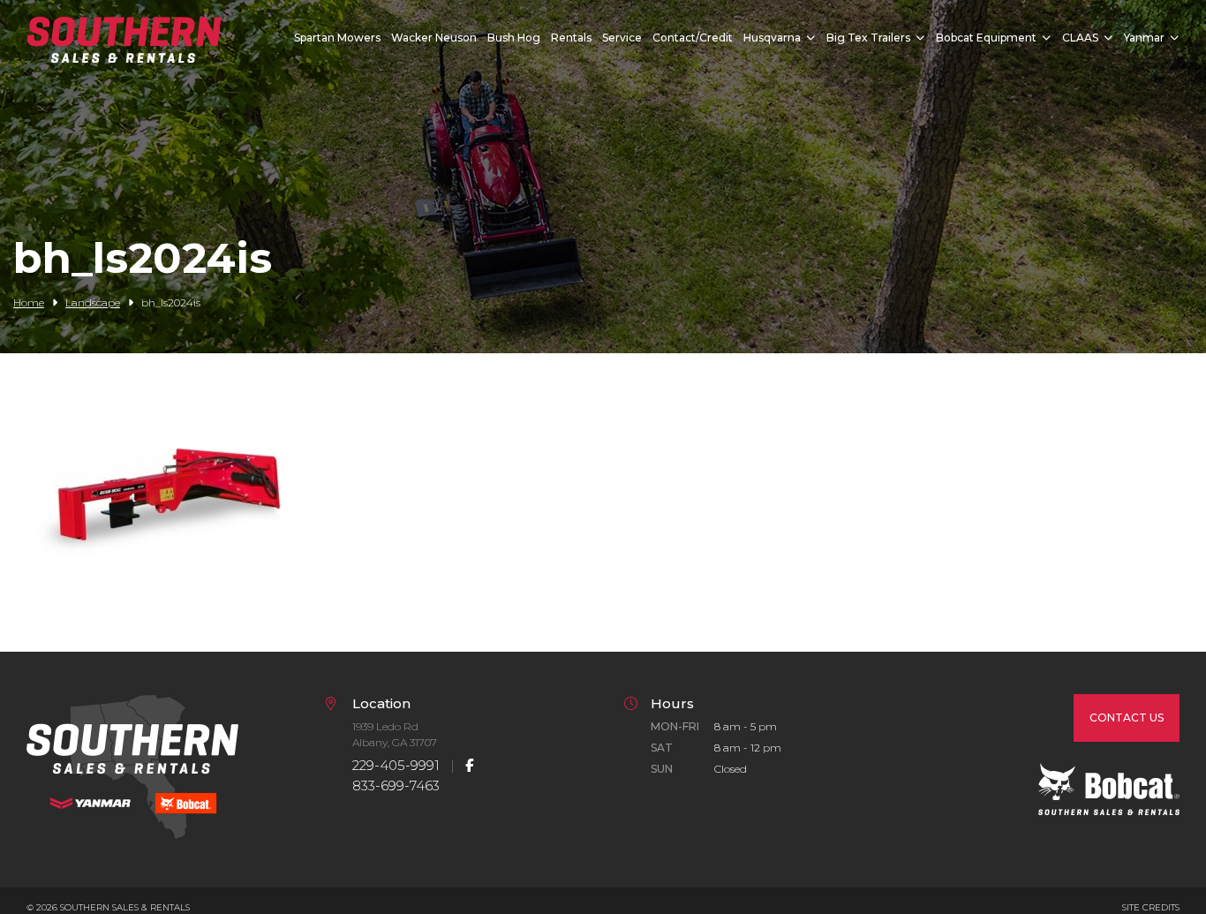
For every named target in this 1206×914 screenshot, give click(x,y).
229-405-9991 (396, 765)
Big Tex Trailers (868, 37)
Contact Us (1126, 717)
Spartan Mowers (337, 37)
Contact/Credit (692, 37)
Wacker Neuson (434, 37)
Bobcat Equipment (986, 37)
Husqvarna (772, 37)
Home (28, 302)
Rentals (571, 37)
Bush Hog (513, 37)
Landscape (92, 302)
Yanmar (1144, 37)
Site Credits (1151, 907)
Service (622, 37)
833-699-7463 (396, 785)
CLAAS (1080, 37)
